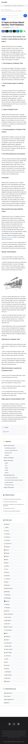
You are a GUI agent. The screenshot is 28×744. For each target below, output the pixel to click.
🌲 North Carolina (8, 626)
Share (3, 31)
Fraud (6, 465)
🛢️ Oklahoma (7, 636)
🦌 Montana (7, 604)
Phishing (6, 470)
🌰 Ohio (6, 633)
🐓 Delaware (7, 546)
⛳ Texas (6, 659)
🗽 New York (7, 623)
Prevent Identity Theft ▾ (8, 5)
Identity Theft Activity (8, 460)
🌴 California (7, 537)
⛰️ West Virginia (8, 675)
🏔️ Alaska (6, 527)
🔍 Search (25, 15)
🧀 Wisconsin (7, 678)
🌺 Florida (6, 549)
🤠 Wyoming (7, 681)
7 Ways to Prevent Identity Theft (11, 450)
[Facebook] (9, 724)
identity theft (10, 237)
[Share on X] (14, 31)
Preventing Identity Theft (9, 475)
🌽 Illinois (6, 562)
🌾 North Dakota (8, 630)
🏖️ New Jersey (7, 617)
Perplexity (10, 31)
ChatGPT (7, 31)
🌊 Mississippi (7, 598)
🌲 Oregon (6, 639)
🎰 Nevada (6, 610)
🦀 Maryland (7, 585)
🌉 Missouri (6, 601)
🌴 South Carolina (8, 649)
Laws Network (6, 27)
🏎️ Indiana (6, 566)
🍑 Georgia (6, 553)
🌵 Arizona (6, 530)
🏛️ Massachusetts (8, 588)
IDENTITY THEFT (7, 9)
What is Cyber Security (9, 484)
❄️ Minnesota (7, 594)
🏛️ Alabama (6, 524)
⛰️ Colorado (7, 540)
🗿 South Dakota (8, 652)
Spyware (6, 472)
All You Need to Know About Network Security (14, 480)
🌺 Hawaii (6, 556)
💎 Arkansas (7, 533)
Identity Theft (6, 431)
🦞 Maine (6, 582)
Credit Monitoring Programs (10, 448)
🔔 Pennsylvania (8, 642)
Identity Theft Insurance (9, 487)
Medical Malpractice (9, 699)
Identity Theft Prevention (9, 445)
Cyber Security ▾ (14, 5)
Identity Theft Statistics (9, 457)
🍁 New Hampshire (8, 614)
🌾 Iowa (6, 569)
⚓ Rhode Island (7, 646)
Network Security (8, 452)
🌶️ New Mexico (7, 620)
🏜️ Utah (6, 662)
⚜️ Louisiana (7, 578)
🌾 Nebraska (7, 607)
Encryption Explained (9, 482)
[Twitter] (14, 724)
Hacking (6, 467)
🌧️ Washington (7, 671)
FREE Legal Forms (8, 693)
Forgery (6, 463)
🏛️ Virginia (6, 668)
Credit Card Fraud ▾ (21, 5)
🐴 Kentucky (7, 575)
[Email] (24, 31)
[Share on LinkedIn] (17, 31)
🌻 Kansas (6, 572)
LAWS (2, 9)
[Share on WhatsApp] (21, 31)
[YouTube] (18, 724)
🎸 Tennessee (7, 655)
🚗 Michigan (7, 591)
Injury (4, 19)
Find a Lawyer (7, 696)
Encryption (7, 455)
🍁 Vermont (6, 665)
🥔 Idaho (6, 559)
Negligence (6, 702)
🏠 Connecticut (7, 543)
